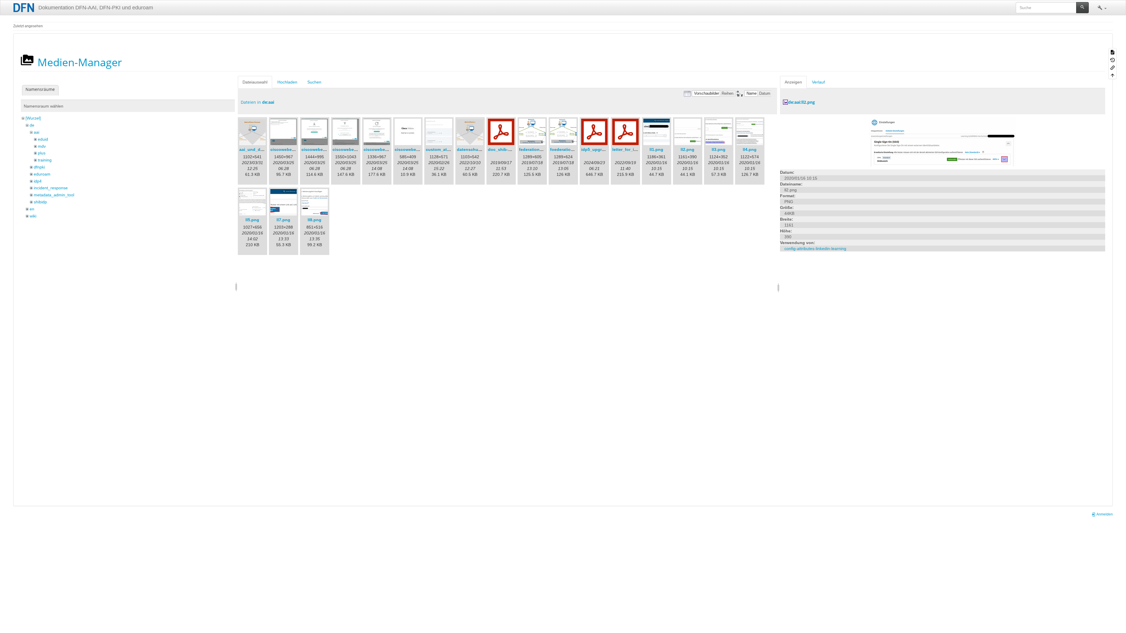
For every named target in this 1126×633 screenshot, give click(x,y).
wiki (33, 216)
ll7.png (283, 219)
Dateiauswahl (255, 82)
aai (36, 132)
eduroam (42, 174)
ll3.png (718, 149)
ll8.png (314, 219)
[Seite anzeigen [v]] (1112, 51)
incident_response (51, 188)
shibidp (40, 202)
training (45, 160)
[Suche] (1082, 7)
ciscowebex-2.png (319, 149)
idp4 (38, 181)
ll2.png (687, 149)
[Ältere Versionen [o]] (1112, 59)
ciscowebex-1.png (288, 149)
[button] (1102, 7)
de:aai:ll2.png (801, 102)
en (32, 209)
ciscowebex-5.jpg (412, 149)
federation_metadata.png (544, 149)
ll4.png (750, 149)
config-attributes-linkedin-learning (815, 248)
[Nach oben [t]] (1112, 75)
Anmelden (1104, 514)
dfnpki (39, 167)
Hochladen (287, 82)
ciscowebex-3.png (351, 149)
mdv (42, 146)
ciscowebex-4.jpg (381, 149)
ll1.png (656, 149)
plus (41, 153)
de (32, 125)
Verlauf (818, 82)
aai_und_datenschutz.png (265, 149)
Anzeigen (793, 82)
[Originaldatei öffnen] (942, 141)
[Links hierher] (1112, 67)
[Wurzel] (33, 118)
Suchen (314, 82)
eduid (43, 139)
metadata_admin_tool (54, 195)
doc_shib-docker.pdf (509, 149)
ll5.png (252, 219)
